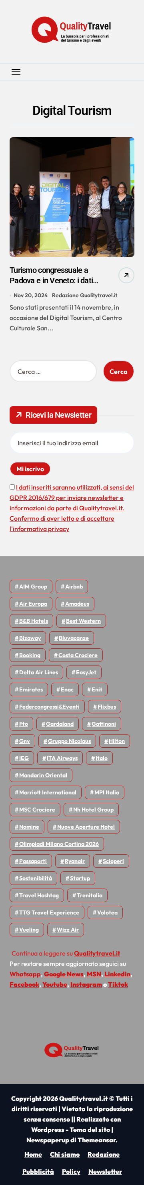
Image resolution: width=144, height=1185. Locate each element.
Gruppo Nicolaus (69, 741)
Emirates (31, 689)
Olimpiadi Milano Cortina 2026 (59, 843)
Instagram (86, 984)
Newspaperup (47, 1140)
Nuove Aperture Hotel (86, 826)
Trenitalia (89, 895)
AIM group (33, 586)
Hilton (117, 741)
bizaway (30, 638)
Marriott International (47, 792)
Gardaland (60, 723)
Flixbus (107, 706)
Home (33, 1154)
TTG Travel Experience (49, 912)
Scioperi (113, 861)
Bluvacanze (74, 638)
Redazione (104, 1154)
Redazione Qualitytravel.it (84, 295)
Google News (64, 974)
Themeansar (97, 1140)
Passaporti (33, 861)
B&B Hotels (33, 620)
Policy (71, 1171)
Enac (67, 689)
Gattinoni (104, 723)
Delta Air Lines (38, 672)
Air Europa (33, 603)
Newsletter (105, 1171)
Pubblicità (38, 1171)
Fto (23, 723)
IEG (24, 758)
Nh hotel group (93, 809)
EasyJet (86, 672)
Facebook (24, 984)
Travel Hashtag (39, 895)
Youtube (54, 984)
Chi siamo (65, 1154)
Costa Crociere (78, 655)
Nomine (29, 826)
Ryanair (75, 861)
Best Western (83, 620)
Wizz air (68, 929)
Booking (29, 655)
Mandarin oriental (43, 775)
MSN (94, 974)
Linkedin (117, 974)
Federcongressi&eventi (49, 706)
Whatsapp (25, 974)
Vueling (29, 929)
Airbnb (74, 586)
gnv (24, 741)
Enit (97, 689)
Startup (80, 878)
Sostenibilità (35, 878)
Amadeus (77, 603)
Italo (102, 758)
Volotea (107, 912)
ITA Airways (62, 758)
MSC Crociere (37, 809)
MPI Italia (106, 792)
